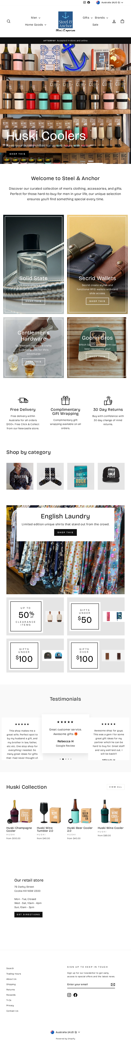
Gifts (86, 17)
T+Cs (8, 1000)
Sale (95, 24)
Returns (10, 989)
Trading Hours (13, 973)
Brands (100, 17)
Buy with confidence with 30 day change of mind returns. (108, 420)
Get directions (28, 914)
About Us (11, 979)
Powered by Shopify (65, 1039)
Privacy (10, 1005)
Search (10, 968)
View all (115, 787)
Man (34, 17)
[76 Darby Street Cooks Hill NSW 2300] (65, 898)
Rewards (11, 995)
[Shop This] (33, 264)
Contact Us (12, 1011)
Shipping (11, 984)
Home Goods (34, 24)
